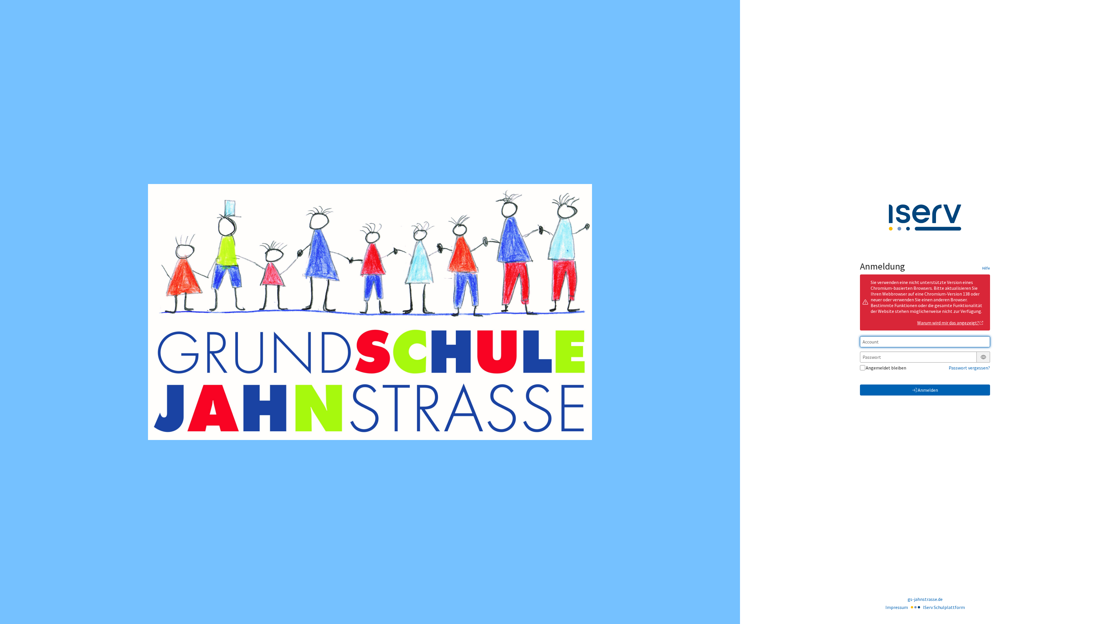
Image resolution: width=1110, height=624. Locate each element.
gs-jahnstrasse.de (925, 599)
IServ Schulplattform (944, 607)
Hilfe (986, 268)
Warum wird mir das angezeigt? (948, 323)
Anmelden (928, 390)
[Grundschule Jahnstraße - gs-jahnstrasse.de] (370, 312)
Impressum (896, 607)
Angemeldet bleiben (886, 368)
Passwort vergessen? (969, 368)
